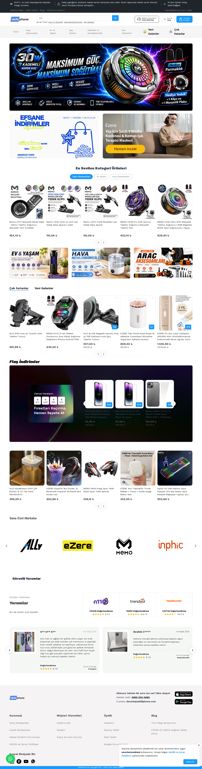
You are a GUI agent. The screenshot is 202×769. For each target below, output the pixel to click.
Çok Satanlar (19, 288)
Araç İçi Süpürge (56, 22)
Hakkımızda (64, 723)
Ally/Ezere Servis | (55, 10)
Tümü (16, 31)
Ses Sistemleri (127, 31)
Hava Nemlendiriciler (73, 22)
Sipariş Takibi (111, 730)
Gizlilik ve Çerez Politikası (24, 744)
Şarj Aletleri (89, 22)
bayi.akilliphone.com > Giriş (178, 10)
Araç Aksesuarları (32, 31)
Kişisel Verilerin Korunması (24, 737)
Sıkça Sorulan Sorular (69, 737)
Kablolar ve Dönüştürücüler (95, 31)
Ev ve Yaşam (53, 31)
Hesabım (109, 723)
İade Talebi (110, 737)
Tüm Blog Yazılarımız (163, 723)
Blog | (42, 10)
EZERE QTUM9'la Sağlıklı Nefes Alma (169, 732)
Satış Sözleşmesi (19, 723)
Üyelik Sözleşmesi (19, 730)
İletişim (61, 730)
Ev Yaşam (101, 176)
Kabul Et (190, 762)
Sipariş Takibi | (17, 10)
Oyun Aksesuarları (81, 176)
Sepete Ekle (27, 235)
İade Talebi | (32, 10)
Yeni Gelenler (43, 288)
